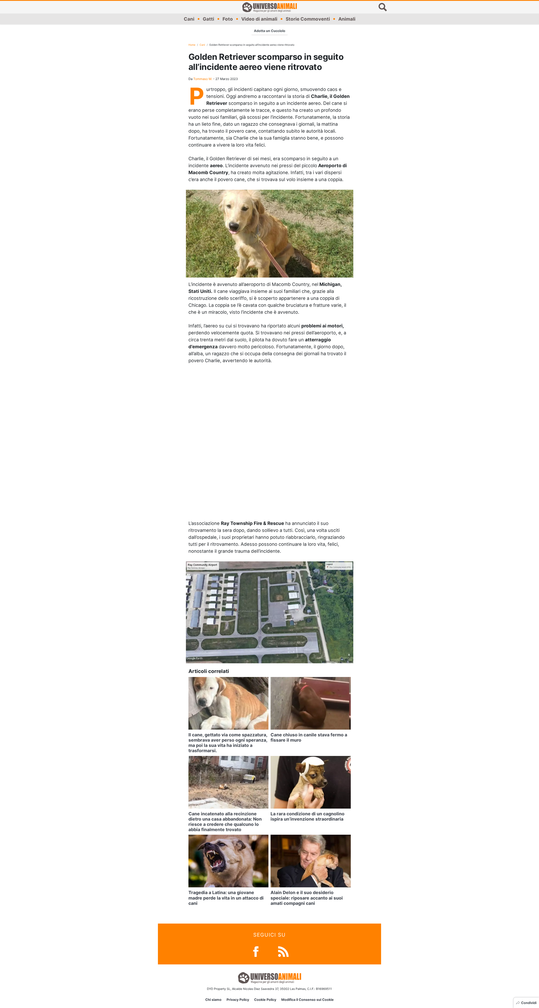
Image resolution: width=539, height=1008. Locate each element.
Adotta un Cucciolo (269, 31)
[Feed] (283, 951)
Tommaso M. (202, 79)
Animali (346, 18)
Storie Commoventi (308, 18)
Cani (189, 18)
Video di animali (259, 18)
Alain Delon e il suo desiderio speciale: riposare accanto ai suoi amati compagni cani (307, 898)
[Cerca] (383, 7)
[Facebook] (256, 951)
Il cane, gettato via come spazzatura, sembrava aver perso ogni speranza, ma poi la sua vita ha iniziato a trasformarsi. (227, 742)
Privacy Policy (238, 999)
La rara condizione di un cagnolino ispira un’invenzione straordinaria (307, 816)
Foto (228, 18)
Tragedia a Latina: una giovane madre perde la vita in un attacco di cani (226, 898)
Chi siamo (213, 999)
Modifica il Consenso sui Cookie (307, 999)
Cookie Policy (265, 999)
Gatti (208, 18)
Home (191, 44)
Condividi (528, 1003)
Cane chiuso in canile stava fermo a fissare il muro (309, 737)
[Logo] (269, 7)
